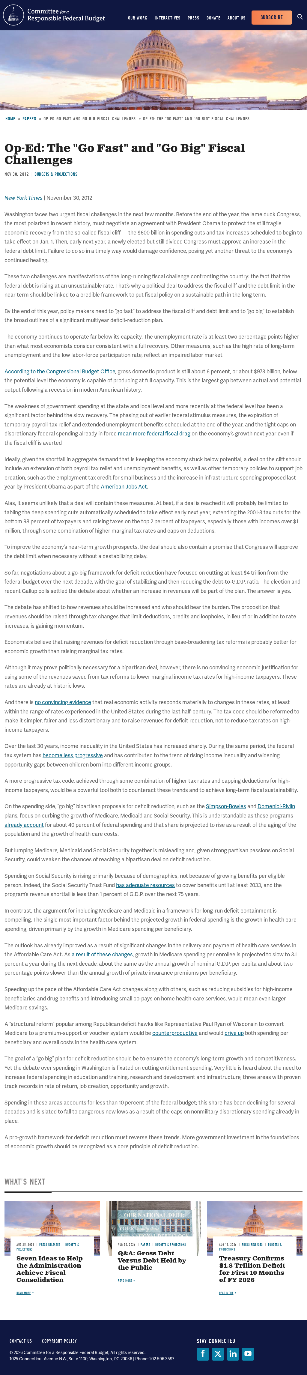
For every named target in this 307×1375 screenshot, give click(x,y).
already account (24, 825)
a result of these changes (102, 954)
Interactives (167, 18)
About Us (237, 18)
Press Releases (49, 1245)
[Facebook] (203, 1354)
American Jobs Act (124, 486)
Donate (213, 18)
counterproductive (175, 1033)
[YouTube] (248, 1354)
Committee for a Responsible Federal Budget (54, 14)
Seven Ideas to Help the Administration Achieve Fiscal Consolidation (49, 1269)
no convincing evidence (63, 702)
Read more (23, 1293)
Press (193, 18)
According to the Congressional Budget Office (59, 371)
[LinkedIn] (233, 1354)
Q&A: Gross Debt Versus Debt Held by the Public (152, 1261)
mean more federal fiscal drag (154, 433)
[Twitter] (218, 1354)
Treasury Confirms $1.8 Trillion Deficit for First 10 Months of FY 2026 (252, 1269)
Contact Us (21, 1341)
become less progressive (73, 755)
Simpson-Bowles (226, 806)
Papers (29, 118)
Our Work (138, 18)
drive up (234, 1033)
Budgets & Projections (56, 174)
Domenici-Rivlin (276, 806)
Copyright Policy (59, 1341)
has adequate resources (145, 885)
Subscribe (272, 17)
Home (10, 118)
